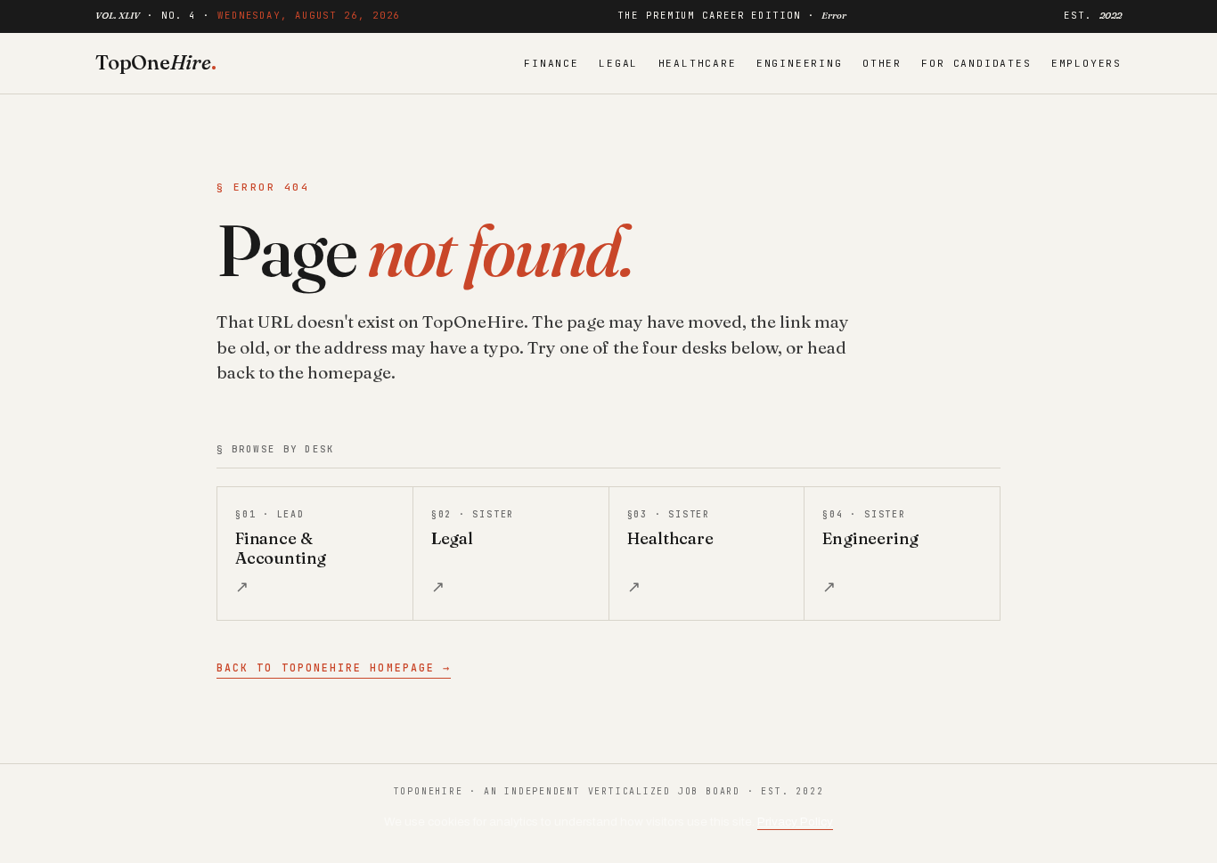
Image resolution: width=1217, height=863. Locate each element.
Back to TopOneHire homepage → (333, 667)
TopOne (155, 62)
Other (882, 63)
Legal (618, 63)
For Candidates (976, 63)
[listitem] (314, 553)
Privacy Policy (795, 821)
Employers (1086, 63)
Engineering (799, 63)
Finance (551, 63)
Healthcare (697, 63)
